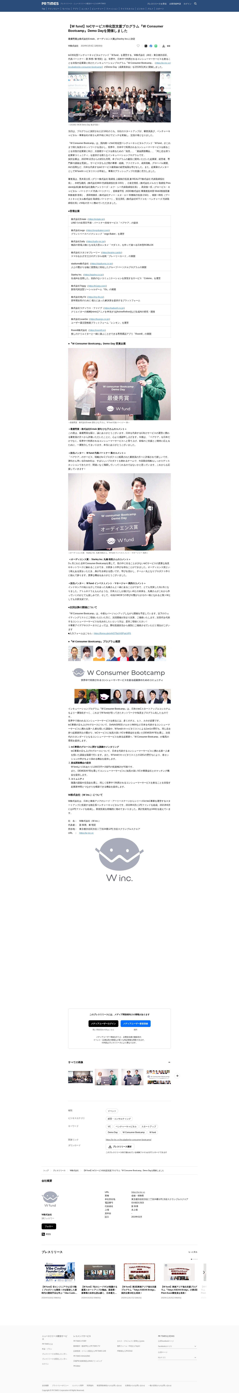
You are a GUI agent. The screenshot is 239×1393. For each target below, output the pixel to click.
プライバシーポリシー (60, 1385)
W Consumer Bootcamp (134, 1132)
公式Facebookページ (166, 1341)
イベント (112, 1111)
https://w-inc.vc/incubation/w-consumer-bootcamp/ (128, 1139)
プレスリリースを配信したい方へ (54, 1359)
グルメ (150, 8)
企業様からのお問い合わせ (135, 1385)
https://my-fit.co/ (95, 297)
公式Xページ (162, 1352)
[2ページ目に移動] (170, 1062)
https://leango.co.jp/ (99, 319)
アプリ (76, 8)
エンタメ (85, 8)
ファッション (112, 8)
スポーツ (160, 8)
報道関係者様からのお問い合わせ (109, 1385)
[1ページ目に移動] (169, 1062)
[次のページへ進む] (177, 1076)
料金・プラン (47, 1349)
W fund (153, 1132)
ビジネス (141, 8)
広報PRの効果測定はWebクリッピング (87, 1361)
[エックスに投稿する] (146, 46)
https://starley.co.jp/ (93, 275)
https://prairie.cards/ (111, 252)
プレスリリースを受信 (157, 3)
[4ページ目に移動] (195, 1259)
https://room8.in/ (97, 330)
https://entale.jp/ (96, 219)
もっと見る (192, 1252)
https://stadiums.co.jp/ (101, 263)
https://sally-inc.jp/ (96, 241)
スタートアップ (148, 1126)
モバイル (66, 8)
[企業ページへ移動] (50, 1199)
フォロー (49, 1226)
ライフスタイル (127, 8)
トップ (46, 1170)
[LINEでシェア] (156, 46)
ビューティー (97, 8)
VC (109, 1126)
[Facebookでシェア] (151, 46)
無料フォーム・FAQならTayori (128, 1346)
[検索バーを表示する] (195, 4)
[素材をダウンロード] (163, 46)
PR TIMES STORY (79, 1341)
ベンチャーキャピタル (126, 1126)
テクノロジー (53, 8)
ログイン (187, 3)
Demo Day (113, 1132)
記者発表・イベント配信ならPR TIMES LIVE (89, 1351)
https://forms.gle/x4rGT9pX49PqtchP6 (112, 633)
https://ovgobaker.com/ (98, 230)
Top (43, 8)
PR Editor (76, 1366)
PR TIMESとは (47, 1344)
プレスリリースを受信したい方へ (54, 1354)
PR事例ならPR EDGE (125, 1351)
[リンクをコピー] (168, 46)
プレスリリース (59, 1170)
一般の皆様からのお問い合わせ (160, 1385)
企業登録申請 (175, 3)
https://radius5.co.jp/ (114, 308)
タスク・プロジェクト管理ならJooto (130, 1341)
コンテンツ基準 (78, 1385)
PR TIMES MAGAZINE (81, 1356)
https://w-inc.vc (86, 833)
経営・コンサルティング (119, 1119)
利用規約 (90, 1385)
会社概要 (45, 1385)
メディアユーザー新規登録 (135, 1023)
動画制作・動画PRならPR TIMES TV (86, 1346)
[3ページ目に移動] (194, 1259)
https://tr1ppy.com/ (97, 286)
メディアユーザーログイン (103, 1023)
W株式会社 (74, 1170)
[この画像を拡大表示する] (80, 1077)
